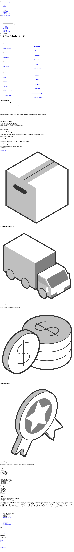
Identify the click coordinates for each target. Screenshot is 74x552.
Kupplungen (37, 55)
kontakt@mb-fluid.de (7, 517)
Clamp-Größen (3, 547)
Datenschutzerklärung (7, 524)
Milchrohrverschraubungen (37, 93)
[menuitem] (4, 3)
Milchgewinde (3, 544)
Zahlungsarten (5, 530)
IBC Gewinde (3, 540)
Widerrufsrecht (5, 522)
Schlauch (37, 75)
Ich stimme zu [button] (8, 550)
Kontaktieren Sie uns (6, 13)
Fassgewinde (2, 539)
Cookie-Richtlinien (37, 549)
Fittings (37, 79)
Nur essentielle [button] (3, 550)
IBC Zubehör (37, 46)
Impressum (5, 523)
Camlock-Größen (3, 542)
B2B (4, 531)
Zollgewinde (2, 543)
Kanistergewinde (3, 541)
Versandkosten (5, 529)
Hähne (37, 64)
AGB (4, 525)
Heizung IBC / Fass (37, 68)
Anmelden (5, 12)
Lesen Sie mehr (3, 150)
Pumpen (37, 50)
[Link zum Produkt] (6, 43)
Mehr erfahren (3, 106)
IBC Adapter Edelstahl (37, 97)
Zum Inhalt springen (4, 0)
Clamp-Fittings (37, 88)
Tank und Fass (37, 59)
